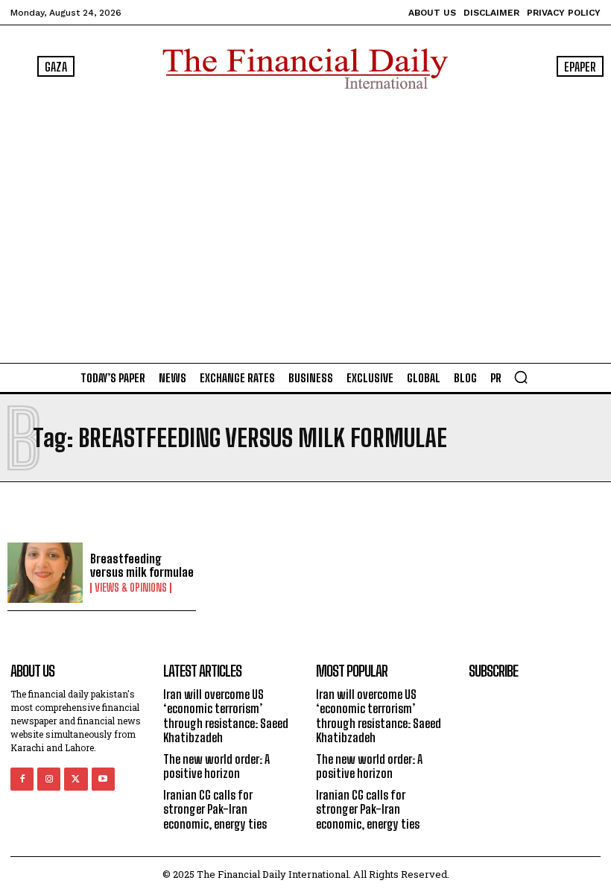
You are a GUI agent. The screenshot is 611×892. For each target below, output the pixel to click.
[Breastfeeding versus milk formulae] (45, 573)
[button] (521, 377)
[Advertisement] (305, 222)
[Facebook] (22, 779)
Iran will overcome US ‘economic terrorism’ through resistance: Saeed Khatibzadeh (225, 715)
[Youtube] (103, 779)
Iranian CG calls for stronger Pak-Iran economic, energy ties (215, 809)
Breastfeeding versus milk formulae (142, 565)
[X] (75, 779)
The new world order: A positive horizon (216, 766)
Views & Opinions (131, 588)
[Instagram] (48, 779)
